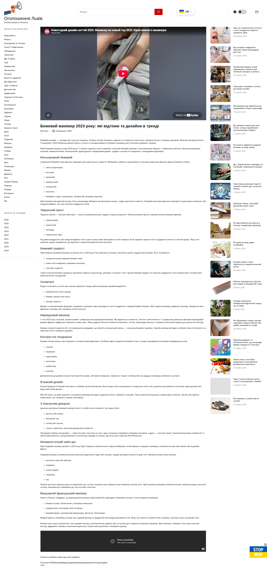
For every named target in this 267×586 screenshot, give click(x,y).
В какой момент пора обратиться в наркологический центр (247, 264)
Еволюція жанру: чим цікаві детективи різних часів (245, 204)
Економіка (8, 109)
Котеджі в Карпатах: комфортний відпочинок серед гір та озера (247, 303)
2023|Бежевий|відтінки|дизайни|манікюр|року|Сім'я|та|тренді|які (78, 562)
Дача (6, 132)
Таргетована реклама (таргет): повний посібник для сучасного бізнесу (247, 186)
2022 (6, 235)
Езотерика (8, 193)
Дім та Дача (9, 59)
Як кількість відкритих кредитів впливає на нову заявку (247, 146)
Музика (7, 170)
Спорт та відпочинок (13, 47)
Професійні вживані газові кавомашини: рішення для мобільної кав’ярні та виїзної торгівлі (246, 70)
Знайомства (9, 66)
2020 (6, 243)
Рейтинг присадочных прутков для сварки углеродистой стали (247, 282)
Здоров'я (8, 112)
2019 (6, 246)
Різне (6, 101)
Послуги (8, 74)
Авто (6, 162)
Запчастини (9, 70)
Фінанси (8, 143)
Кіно (6, 178)
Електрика (8, 158)
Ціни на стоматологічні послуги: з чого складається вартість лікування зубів (247, 30)
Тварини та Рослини (13, 97)
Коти (6, 155)
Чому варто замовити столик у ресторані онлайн (247, 87)
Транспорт (9, 55)
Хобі (6, 62)
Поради (7, 189)
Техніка (7, 124)
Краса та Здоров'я (12, 78)
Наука (7, 120)
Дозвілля (8, 174)
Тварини (8, 185)
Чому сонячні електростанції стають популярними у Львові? (247, 380)
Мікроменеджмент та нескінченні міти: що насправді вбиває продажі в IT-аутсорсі (247, 342)
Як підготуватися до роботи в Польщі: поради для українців (246, 224)
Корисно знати (11, 128)
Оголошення (10, 105)
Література (9, 166)
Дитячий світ (10, 89)
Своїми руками (11, 182)
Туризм (7, 116)
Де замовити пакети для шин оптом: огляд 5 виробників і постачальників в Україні (246, 127)
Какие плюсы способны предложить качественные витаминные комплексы (245, 361)
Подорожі (8, 139)
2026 (6, 220)
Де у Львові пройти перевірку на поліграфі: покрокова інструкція (248, 165)
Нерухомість (9, 35)
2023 (6, 231)
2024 (6, 227)
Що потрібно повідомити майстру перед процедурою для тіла (246, 49)
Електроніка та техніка (14, 43)
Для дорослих (10, 82)
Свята (7, 197)
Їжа (5, 201)
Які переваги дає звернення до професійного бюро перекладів (247, 107)
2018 (6, 250)
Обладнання (10, 51)
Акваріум (8, 147)
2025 (6, 223)
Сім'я (6, 135)
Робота (7, 39)
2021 (6, 239)
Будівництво (9, 93)
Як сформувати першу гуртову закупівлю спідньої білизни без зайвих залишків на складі (247, 322)
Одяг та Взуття (11, 85)
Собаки (7, 151)
